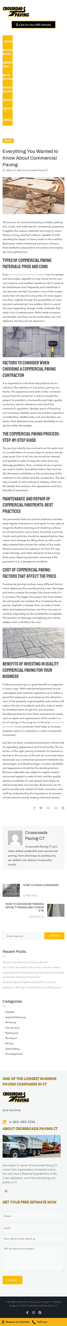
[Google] (39, 1312)
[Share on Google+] (49, 808)
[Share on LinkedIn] (56, 808)
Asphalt (9, 1011)
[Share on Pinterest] (63, 808)
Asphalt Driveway (15, 1017)
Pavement (11, 1038)
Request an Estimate (17, 1321)
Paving (8, 140)
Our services (12, 1027)
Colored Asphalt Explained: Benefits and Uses (29, 982)
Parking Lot (11, 1033)
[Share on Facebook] (34, 808)
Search (54, 936)
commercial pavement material (27, 274)
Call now (41, 1321)
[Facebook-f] (27, 1312)
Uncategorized (13, 1053)
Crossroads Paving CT (37, 170)
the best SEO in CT (48, 1305)
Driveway (10, 1022)
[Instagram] (33, 1312)
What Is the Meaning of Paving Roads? (25, 962)
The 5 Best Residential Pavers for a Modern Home (31, 967)
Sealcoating (12, 1048)
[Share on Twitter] (40, 808)
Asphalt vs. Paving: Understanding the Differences (32, 987)
